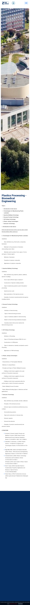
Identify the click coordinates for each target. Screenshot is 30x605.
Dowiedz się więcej (13, 603)
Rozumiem (20, 603)
